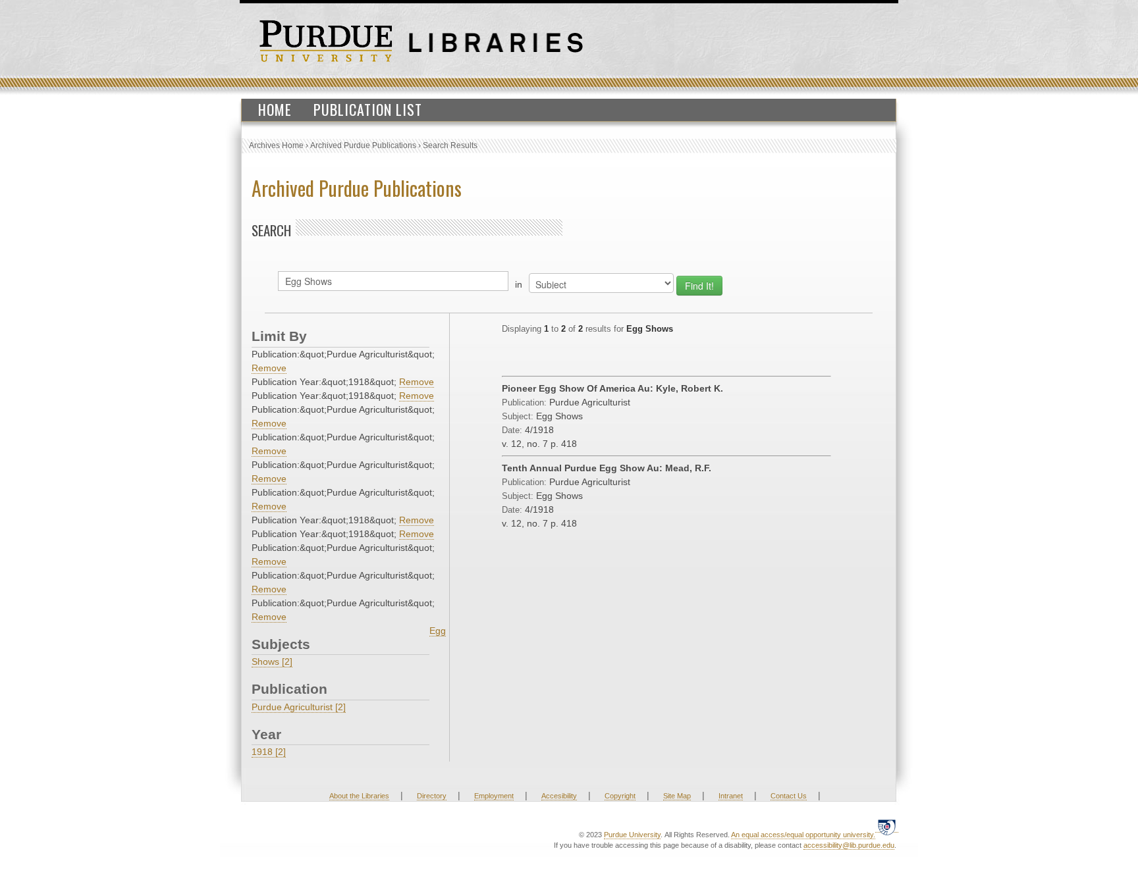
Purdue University (632, 835)
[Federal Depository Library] (886, 827)
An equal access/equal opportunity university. (803, 835)
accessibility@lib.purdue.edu (848, 845)
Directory (432, 796)
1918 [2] (269, 751)
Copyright (620, 796)
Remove (269, 368)
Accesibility (559, 796)
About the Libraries (359, 796)
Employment (494, 796)
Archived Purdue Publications (363, 145)
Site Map (677, 796)
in (518, 284)
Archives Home (276, 145)
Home (275, 109)
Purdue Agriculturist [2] (299, 707)
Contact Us (789, 796)
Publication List (367, 109)
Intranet (730, 796)
